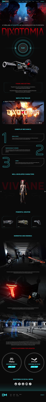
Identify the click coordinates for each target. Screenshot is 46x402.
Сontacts (17, 395)
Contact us (37, 1)
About (23, 1)
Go (11, 366)
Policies (20, 394)
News (33, 1)
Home (19, 1)
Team (30, 1)
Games (26, 1)
